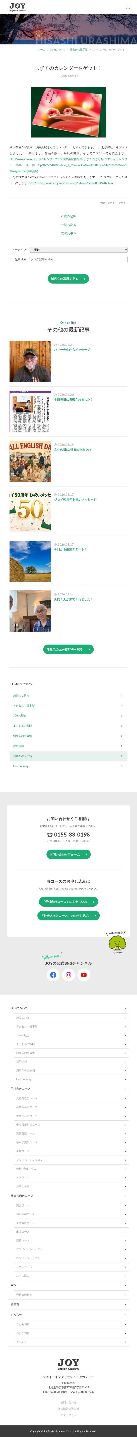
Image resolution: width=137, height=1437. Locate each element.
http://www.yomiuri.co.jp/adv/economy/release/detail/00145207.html (71, 183)
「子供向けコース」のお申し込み (64, 901)
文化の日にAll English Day (72, 449)
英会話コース (24, 1205)
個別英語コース (25, 1214)
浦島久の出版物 (22, 735)
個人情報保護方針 (68, 1408)
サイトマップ (68, 1415)
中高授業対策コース (28, 1124)
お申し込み (23, 1186)
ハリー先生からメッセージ (72, 349)
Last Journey (20, 766)
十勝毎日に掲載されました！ (73, 399)
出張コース (23, 1231)
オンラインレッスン (28, 1258)
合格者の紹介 (24, 1294)
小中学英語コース (27, 1142)
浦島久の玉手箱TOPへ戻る (65, 649)
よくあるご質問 (22, 725)
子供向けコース (21, 1088)
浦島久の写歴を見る (64, 279)
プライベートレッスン (29, 1159)
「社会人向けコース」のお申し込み (65, 915)
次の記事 (68, 233)
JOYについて (57, 49)
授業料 (15, 1304)
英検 (13, 1285)
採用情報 (18, 746)
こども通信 (23, 1324)
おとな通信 (23, 1333)
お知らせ (16, 1314)
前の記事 (68, 216)
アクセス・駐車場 (24, 705)
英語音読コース (25, 1133)
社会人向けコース (22, 1195)
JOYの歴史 (19, 715)
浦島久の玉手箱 (79, 49)
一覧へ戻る (68, 225)
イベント (21, 1341)
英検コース (23, 1151)
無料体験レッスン (27, 1168)
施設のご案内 (21, 695)
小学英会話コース (27, 1107)
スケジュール (24, 1177)
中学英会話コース (27, 1116)
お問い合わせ (68, 1402)
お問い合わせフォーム (65, 854)
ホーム (41, 49)
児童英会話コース (27, 1098)
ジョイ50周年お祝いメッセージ (75, 499)
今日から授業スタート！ (70, 549)
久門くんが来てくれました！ (73, 599)
